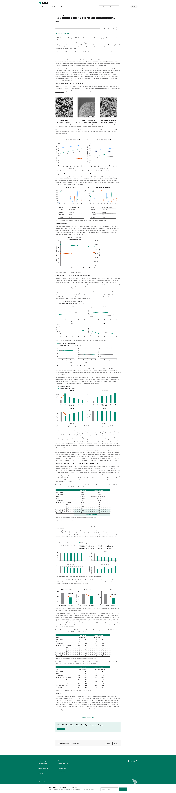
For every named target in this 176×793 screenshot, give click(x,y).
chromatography (59, 92)
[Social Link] (104, 28)
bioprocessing (111, 45)
